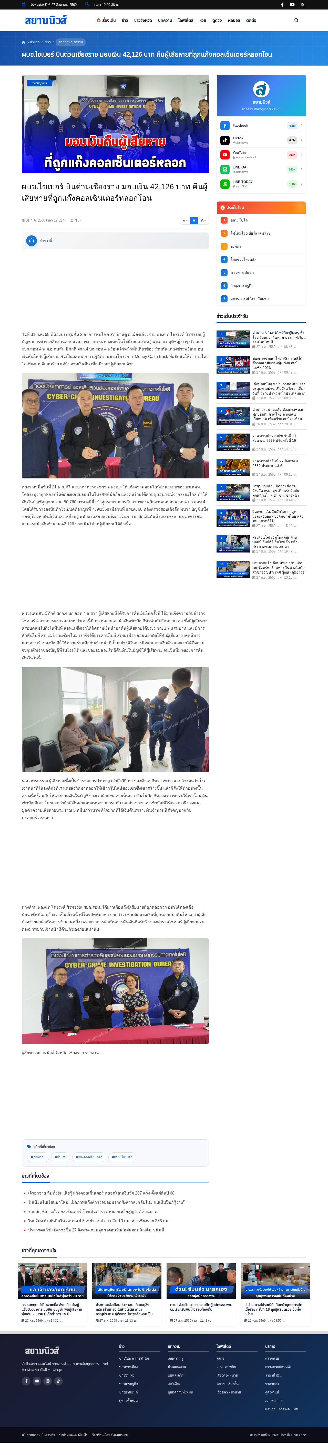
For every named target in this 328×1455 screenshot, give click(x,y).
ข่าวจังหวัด (143, 20)
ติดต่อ (251, 20)
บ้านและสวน (177, 1367)
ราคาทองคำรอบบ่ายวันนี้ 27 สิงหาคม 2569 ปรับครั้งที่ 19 (274, 438)
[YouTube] (37, 1381)
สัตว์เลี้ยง (174, 1384)
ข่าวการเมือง (128, 1367)
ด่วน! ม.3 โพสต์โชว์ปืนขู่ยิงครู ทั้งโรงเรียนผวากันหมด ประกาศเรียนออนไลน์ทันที (279, 337)
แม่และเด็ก (175, 1375)
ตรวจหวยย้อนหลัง (278, 1367)
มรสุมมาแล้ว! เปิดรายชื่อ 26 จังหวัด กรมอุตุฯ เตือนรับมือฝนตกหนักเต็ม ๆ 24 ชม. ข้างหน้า (275, 490)
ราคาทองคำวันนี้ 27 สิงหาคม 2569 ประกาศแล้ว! (275, 463)
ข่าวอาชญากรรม (70, 42)
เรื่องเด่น (108, 20)
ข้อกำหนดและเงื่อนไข (73, 1435)
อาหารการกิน (226, 1367)
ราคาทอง (272, 1384)
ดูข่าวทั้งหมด (128, 1401)
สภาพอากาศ (274, 1401)
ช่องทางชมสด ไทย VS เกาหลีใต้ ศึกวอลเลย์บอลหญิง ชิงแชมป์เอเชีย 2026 (277, 363)
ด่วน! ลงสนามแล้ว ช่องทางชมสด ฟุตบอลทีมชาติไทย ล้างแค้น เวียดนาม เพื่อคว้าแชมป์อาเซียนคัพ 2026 (278, 415)
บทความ (165, 20)
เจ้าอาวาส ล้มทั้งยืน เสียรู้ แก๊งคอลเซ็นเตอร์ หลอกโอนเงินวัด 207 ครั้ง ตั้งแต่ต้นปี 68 (101, 1193)
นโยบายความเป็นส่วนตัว (38, 1435)
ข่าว (125, 20)
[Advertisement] (115, 290)
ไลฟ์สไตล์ (185, 20)
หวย (202, 20)
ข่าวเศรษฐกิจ (128, 1384)
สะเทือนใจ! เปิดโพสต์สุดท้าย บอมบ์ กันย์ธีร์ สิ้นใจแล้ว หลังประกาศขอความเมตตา (274, 542)
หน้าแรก (33, 42)
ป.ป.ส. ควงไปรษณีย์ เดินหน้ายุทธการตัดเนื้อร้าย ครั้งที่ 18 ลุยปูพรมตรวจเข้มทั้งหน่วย (273, 1309)
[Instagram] (47, 1381)
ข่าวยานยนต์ (128, 1392)
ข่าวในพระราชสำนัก (134, 1358)
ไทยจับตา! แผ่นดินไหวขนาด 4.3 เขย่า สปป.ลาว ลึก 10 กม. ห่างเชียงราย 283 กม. (98, 1221)
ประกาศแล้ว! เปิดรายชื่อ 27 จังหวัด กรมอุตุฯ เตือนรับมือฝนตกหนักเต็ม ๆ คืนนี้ (96, 1230)
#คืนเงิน (60, 1157)
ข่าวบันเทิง (126, 1375)
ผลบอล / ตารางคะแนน (281, 1409)
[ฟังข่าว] (31, 240)
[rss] (302, 5)
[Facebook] (26, 1381)
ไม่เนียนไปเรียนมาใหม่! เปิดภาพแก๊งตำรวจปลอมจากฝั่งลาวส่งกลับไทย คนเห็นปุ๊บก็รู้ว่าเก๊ (106, 1202)
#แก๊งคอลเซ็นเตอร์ (89, 1157)
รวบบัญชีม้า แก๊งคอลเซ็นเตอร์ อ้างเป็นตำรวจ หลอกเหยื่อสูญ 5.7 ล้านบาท (92, 1211)
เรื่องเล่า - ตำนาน (229, 1392)
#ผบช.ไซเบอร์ (122, 1157)
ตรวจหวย (272, 1358)
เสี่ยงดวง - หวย (227, 1375)
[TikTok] (58, 1381)
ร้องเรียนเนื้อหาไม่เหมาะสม (110, 1435)
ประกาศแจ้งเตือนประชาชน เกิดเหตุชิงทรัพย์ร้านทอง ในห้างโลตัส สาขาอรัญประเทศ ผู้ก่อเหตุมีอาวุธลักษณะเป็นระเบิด (278, 568)
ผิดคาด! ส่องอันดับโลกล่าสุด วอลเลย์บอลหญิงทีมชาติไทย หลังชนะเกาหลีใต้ (277, 516)
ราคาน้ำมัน (273, 1375)
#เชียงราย (38, 1157)
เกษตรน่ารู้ (175, 1358)
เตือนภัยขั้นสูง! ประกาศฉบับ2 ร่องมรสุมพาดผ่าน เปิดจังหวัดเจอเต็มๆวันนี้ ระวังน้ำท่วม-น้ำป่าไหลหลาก (278, 388)
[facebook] (282, 5)
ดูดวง (217, 20)
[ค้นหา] (296, 20)
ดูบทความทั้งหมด (180, 1392)
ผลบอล (234, 20)
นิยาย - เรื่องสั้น (228, 1384)
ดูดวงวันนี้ (272, 1392)
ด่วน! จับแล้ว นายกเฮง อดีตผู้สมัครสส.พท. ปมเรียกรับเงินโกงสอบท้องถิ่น (201, 1307)
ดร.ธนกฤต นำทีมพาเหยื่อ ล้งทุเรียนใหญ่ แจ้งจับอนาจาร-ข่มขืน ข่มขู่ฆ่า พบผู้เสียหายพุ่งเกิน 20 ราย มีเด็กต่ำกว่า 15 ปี (52, 1309)
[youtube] (292, 5)
